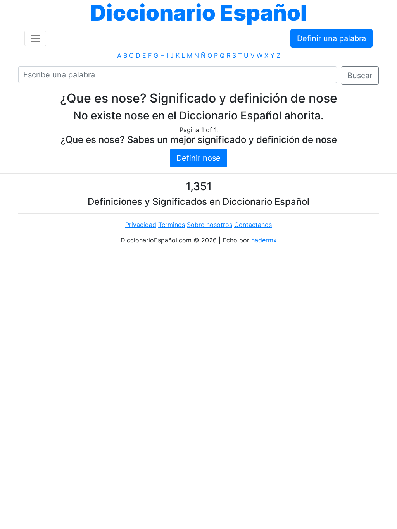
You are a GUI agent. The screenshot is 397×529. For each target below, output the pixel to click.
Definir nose (198, 158)
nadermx (264, 240)
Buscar (359, 75)
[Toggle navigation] (35, 38)
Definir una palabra (331, 38)
